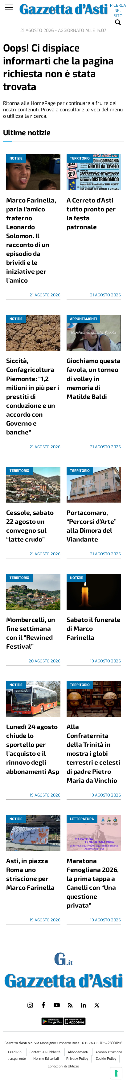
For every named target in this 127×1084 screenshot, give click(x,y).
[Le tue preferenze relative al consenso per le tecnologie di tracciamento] (116, 1073)
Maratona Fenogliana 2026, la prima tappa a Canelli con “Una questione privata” (93, 883)
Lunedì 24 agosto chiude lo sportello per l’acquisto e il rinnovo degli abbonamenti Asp (32, 749)
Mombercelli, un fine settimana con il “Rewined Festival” (30, 632)
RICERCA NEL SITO (118, 6)
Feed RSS (15, 1052)
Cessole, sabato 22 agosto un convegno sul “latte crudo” (30, 525)
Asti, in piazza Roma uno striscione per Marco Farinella (30, 874)
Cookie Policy (106, 1058)
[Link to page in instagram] (30, 1005)
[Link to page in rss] (70, 1005)
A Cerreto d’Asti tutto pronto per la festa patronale (91, 213)
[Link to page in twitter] (97, 1005)
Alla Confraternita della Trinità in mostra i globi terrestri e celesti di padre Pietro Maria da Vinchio (93, 753)
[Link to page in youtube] (57, 1005)
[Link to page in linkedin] (83, 1005)
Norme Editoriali (46, 1058)
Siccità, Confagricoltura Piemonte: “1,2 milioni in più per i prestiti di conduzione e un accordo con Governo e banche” (32, 396)
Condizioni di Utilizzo (63, 1066)
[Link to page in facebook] (43, 1005)
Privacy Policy (77, 1058)
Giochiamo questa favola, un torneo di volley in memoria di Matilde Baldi (94, 378)
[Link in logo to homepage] (63, 979)
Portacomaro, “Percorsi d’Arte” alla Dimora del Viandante (92, 525)
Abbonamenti (78, 1052)
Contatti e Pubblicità (45, 1052)
